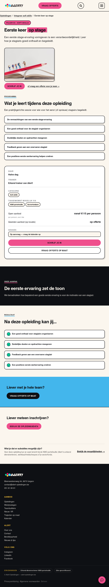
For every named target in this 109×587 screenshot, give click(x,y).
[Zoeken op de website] (81, 5)
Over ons (8, 530)
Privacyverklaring (11, 581)
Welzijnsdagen (10, 505)
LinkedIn (7, 555)
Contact (7, 533)
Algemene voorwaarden (30, 581)
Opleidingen (5, 15)
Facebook (8, 558)
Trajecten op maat (12, 515)
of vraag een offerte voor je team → (43, 86)
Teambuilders (10, 508)
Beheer (44, 581)
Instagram (8, 552)
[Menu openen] (102, 6)
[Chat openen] (102, 580)
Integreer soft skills (23, 15)
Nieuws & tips (10, 540)
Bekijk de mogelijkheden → (91, 451)
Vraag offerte (50, 5)
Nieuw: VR (8, 511)
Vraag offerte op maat (54, 250)
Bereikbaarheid (10, 536)
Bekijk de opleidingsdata (24, 426)
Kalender (8, 518)
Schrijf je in (14, 86)
